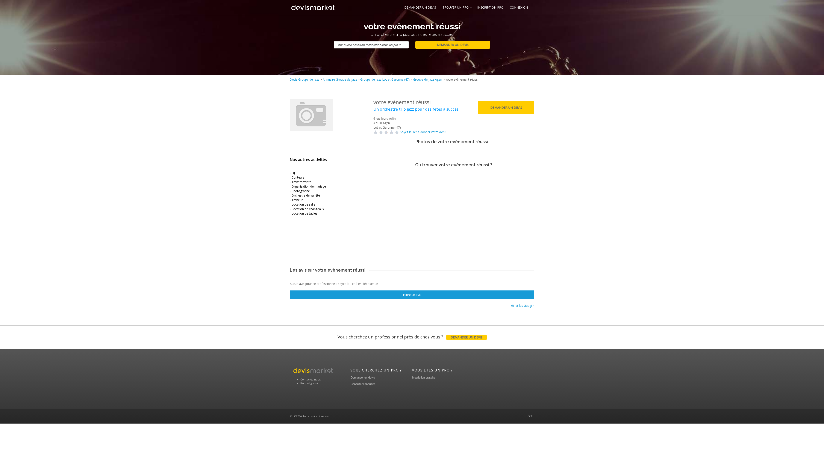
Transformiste (301, 182)
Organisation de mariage (309, 186)
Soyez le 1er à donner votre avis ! (423, 132)
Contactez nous (310, 379)
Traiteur (297, 200)
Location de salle (303, 204)
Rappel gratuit (309, 383)
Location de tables (304, 213)
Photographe (301, 191)
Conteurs (298, 177)
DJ (293, 173)
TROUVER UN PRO (455, 7)
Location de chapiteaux (308, 209)
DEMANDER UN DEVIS (420, 7)
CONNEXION (519, 7)
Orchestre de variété (306, 195)
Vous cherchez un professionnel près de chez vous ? (410, 337)
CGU (530, 416)
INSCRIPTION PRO (490, 7)
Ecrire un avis (412, 295)
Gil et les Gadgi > (522, 306)
